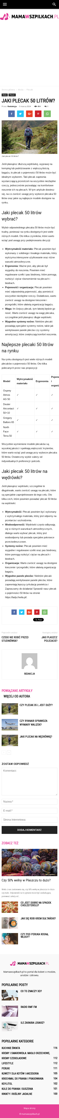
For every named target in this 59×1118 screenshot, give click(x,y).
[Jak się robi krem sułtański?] (10, 923)
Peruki (6, 1068)
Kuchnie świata (11, 1048)
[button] (54, 4)
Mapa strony (29, 1108)
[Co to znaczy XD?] (10, 995)
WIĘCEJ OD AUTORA (17, 696)
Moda (5, 95)
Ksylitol (7, 1083)
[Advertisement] (29, 55)
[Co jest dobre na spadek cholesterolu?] (10, 907)
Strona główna (8, 89)
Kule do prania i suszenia (17, 1088)
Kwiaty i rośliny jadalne (17, 1093)
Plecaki (12, 95)
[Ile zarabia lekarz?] (10, 1026)
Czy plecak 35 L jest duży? (36, 705)
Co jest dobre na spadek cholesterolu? (36, 904)
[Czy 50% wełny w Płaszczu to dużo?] (29, 862)
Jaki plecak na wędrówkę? (36, 736)
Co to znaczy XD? (31, 991)
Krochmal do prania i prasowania (22, 1078)
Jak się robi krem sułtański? (38, 918)
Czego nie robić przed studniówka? (15, 639)
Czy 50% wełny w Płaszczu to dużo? (26, 880)
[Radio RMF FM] (10, 1011)
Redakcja (12, 106)
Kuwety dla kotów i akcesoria (20, 1073)
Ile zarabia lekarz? (32, 1022)
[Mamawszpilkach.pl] (29, 16)
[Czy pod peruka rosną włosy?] (10, 938)
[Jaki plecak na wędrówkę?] (10, 740)
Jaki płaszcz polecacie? (49, 639)
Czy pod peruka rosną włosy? (34, 935)
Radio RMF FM (29, 1007)
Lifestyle (7, 1063)
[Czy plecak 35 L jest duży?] (10, 709)
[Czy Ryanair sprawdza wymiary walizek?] (10, 724)
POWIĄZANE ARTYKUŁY (17, 691)
